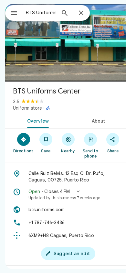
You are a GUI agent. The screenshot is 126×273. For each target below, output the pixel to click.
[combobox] (41, 12)
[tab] (36, 120)
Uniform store (27, 108)
